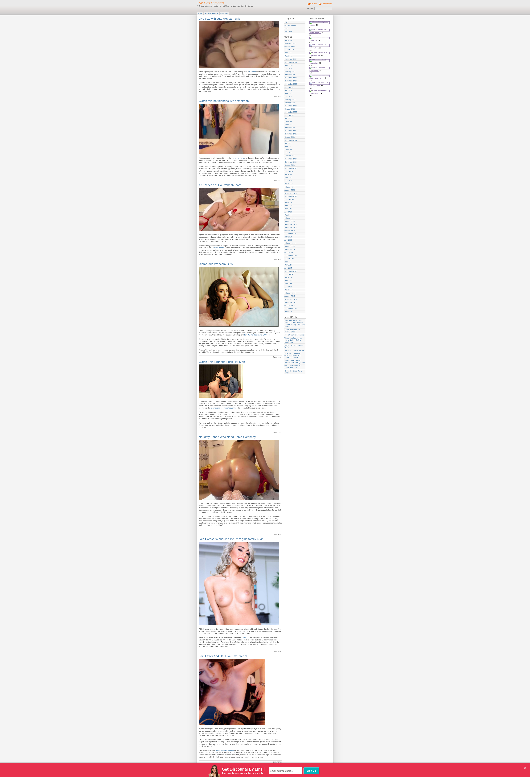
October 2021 (289, 137)
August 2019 (289, 199)
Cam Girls (224, 13)
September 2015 (290, 271)
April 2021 (288, 153)
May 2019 (288, 209)
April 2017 (288, 268)
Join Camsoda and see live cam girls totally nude (231, 539)
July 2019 (288, 203)
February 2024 (290, 72)
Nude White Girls (211, 13)
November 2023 (290, 81)
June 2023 (288, 93)
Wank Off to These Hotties (294, 350)
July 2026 (288, 40)
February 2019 (290, 218)
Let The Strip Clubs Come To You (294, 346)
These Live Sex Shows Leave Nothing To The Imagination (293, 340)
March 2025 (288, 56)
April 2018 (288, 240)
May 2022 (288, 121)
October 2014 (289, 305)
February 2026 (290, 43)
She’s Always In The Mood (294, 335)
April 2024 (288, 68)
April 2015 (288, 287)
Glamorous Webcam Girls (216, 263)
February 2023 (290, 100)
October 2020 (289, 165)
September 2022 (290, 112)
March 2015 (288, 290)
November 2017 (290, 249)
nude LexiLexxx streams (225, 750)
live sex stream (290, 25)
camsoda (246, 638)
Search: (310, 8)
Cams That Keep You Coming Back (292, 331)
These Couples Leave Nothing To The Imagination (294, 362)
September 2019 (290, 196)
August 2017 (289, 259)
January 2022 (289, 128)
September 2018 (290, 234)
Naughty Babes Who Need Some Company (227, 436)
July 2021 (288, 143)
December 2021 (290, 131)
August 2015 (289, 274)
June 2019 (288, 206)
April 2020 (288, 181)
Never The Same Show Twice (293, 372)
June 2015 (288, 281)
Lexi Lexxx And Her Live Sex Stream (223, 656)
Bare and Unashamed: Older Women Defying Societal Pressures (292, 355)
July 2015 (288, 277)
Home (200, 13)
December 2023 (290, 78)
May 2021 (288, 149)
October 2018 (289, 231)
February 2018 (290, 243)
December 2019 (290, 193)
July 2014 (288, 312)
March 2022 (288, 125)
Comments (326, 4)
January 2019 (289, 221)
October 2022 (289, 109)
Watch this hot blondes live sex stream (224, 100)
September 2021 (290, 140)
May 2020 (288, 178)
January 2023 (289, 103)
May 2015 (288, 284)
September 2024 (290, 62)
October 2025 (289, 47)
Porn (286, 28)
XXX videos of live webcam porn (220, 185)
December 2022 (290, 106)
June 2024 (288, 65)
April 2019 (288, 212)
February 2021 (290, 156)
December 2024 (290, 59)
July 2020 (288, 174)
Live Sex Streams (210, 3)
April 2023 (288, 96)
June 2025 (288, 53)
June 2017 (288, 262)
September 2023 (290, 84)
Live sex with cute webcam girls (220, 18)
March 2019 (288, 215)
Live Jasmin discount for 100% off (256, 335)
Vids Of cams (219, 248)
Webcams (288, 31)
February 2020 (290, 187)
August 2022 (289, 115)
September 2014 (290, 309)
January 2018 (289, 246)
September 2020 (290, 168)
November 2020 (290, 162)
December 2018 (290, 224)
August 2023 (289, 87)
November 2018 (290, 227)
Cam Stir (252, 72)
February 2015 (290, 293)
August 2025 (289, 50)
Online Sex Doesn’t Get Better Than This (293, 367)
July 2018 (288, 237)
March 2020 (288, 184)
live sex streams (238, 158)
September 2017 (290, 256)
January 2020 (289, 190)
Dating (286, 22)
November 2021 (290, 134)
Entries (313, 4)
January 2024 (289, 75)
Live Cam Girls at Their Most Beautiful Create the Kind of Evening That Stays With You (294, 324)
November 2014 (290, 302)
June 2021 (288, 146)
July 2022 (288, 118)
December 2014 (290, 299)
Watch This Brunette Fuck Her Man (222, 361)
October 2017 (289, 252)
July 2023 (288, 90)
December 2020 (290, 159)
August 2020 (289, 171)
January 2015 (289, 296)
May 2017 (288, 265)
